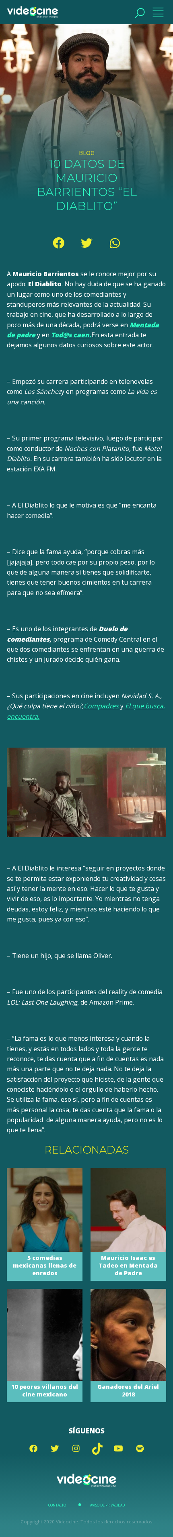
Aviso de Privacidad (107, 1505)
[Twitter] (86, 243)
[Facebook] (58, 243)
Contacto (57, 1505)
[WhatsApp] (115, 243)
